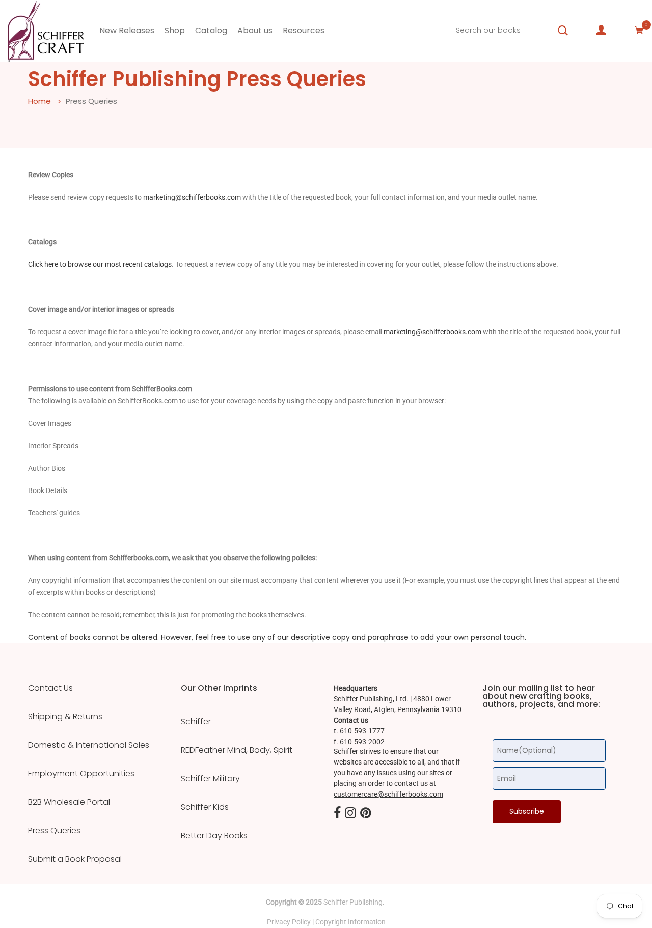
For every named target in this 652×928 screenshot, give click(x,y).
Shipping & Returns (65, 717)
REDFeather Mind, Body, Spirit (236, 750)
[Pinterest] (365, 814)
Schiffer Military (210, 779)
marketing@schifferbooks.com (192, 197)
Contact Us (50, 688)
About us (255, 30)
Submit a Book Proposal (75, 859)
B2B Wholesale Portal (69, 802)
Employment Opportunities (81, 774)
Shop (175, 30)
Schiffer (196, 722)
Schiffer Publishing (353, 902)
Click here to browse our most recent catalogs (100, 264)
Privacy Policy (289, 922)
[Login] (601, 30)
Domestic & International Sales (88, 745)
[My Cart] (639, 30)
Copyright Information (350, 922)
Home (39, 101)
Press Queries (54, 831)
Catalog (211, 30)
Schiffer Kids (205, 807)
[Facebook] (337, 814)
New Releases (126, 30)
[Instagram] (350, 814)
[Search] (563, 30)
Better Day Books (214, 836)
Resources (303, 30)
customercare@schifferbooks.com (388, 794)
